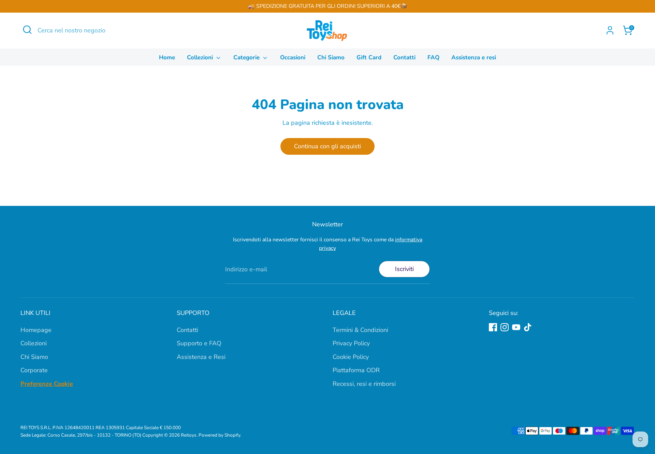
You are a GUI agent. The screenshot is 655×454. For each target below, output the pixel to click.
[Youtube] (516, 327)
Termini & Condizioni (360, 330)
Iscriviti (404, 269)
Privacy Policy (351, 343)
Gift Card (368, 57)
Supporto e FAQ (199, 343)
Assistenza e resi (473, 57)
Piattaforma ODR (356, 370)
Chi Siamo (331, 57)
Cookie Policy (351, 357)
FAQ (433, 57)
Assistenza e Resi (201, 357)
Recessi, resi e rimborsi (364, 384)
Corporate (34, 370)
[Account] (610, 30)
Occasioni (292, 57)
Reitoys (188, 435)
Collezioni (201, 57)
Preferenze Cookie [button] (46, 384)
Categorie (247, 57)
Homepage (36, 330)
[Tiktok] (528, 327)
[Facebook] (493, 327)
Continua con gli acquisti (327, 146)
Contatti (404, 57)
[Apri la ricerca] (27, 29)
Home (167, 57)
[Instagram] (504, 327)
